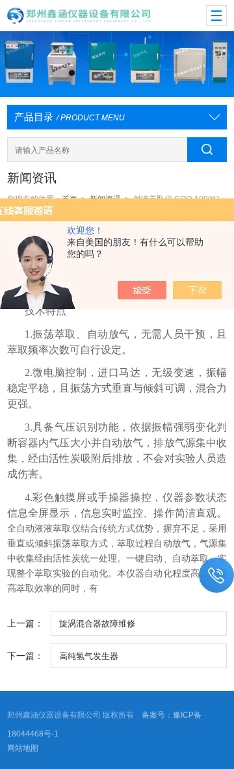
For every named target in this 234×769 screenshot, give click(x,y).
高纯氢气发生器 (88, 656)
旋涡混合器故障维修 (97, 623)
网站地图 (22, 748)
